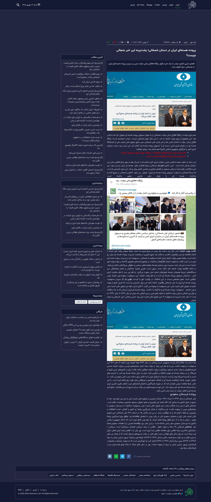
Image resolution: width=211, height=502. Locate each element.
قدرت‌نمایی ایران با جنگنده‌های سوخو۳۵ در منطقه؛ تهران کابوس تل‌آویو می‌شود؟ (153, 152)
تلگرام (27, 490)
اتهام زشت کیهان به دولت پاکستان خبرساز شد (82, 276)
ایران (177, 4)
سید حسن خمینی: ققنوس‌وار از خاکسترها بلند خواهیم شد (82, 131)
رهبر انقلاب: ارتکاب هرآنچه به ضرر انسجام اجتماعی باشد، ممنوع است (82, 75)
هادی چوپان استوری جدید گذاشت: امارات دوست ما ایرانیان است (82, 268)
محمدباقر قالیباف (114, 475)
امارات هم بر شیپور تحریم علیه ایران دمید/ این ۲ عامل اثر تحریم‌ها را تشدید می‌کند (81, 253)
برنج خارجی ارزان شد (91, 81)
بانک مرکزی (54, 475)
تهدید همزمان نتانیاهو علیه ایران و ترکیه (83, 165)
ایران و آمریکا (188, 475)
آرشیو (35, 490)
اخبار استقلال (81, 302)
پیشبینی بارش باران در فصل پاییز (85, 125)
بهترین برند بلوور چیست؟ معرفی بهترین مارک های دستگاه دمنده (83, 331)
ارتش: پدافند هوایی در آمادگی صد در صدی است (82, 261)
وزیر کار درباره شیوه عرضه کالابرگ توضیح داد (82, 147)
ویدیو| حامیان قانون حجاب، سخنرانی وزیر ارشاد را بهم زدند (82, 171)
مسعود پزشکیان (68, 475)
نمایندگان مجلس (129, 475)
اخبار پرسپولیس (95, 302)
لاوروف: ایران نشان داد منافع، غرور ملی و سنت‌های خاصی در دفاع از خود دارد (82, 111)
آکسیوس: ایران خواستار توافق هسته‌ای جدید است (166, 156)
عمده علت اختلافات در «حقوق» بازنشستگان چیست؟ (86, 139)
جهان (171, 4)
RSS (20, 490)
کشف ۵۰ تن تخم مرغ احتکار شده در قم (83, 86)
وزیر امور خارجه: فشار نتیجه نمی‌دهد (84, 153)
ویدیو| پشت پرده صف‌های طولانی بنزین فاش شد (83, 159)
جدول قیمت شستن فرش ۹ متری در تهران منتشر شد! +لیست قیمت (82, 343)
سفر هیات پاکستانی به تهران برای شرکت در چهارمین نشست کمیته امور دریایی (81, 119)
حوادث (157, 4)
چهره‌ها (149, 4)
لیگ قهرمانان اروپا (160, 475)
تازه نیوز (191, 5)
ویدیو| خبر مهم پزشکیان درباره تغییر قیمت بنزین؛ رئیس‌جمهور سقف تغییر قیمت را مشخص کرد (81, 66)
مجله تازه (140, 4)
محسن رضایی (175, 475)
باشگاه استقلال (98, 475)
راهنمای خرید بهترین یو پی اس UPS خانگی (81, 325)
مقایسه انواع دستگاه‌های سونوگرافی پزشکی (81, 337)
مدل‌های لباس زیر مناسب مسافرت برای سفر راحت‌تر (83, 319)
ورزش (164, 4)
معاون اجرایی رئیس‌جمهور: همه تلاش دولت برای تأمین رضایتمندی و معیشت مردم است (83, 102)
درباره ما (43, 490)
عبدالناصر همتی (144, 475)
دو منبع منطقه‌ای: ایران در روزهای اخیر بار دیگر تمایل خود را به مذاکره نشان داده (82, 198)
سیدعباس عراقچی (83, 475)
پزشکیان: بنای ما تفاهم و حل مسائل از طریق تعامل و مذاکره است (83, 284)
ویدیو (132, 4)
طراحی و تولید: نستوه (169, 493)
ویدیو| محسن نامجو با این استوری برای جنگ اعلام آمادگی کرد (81, 92)
